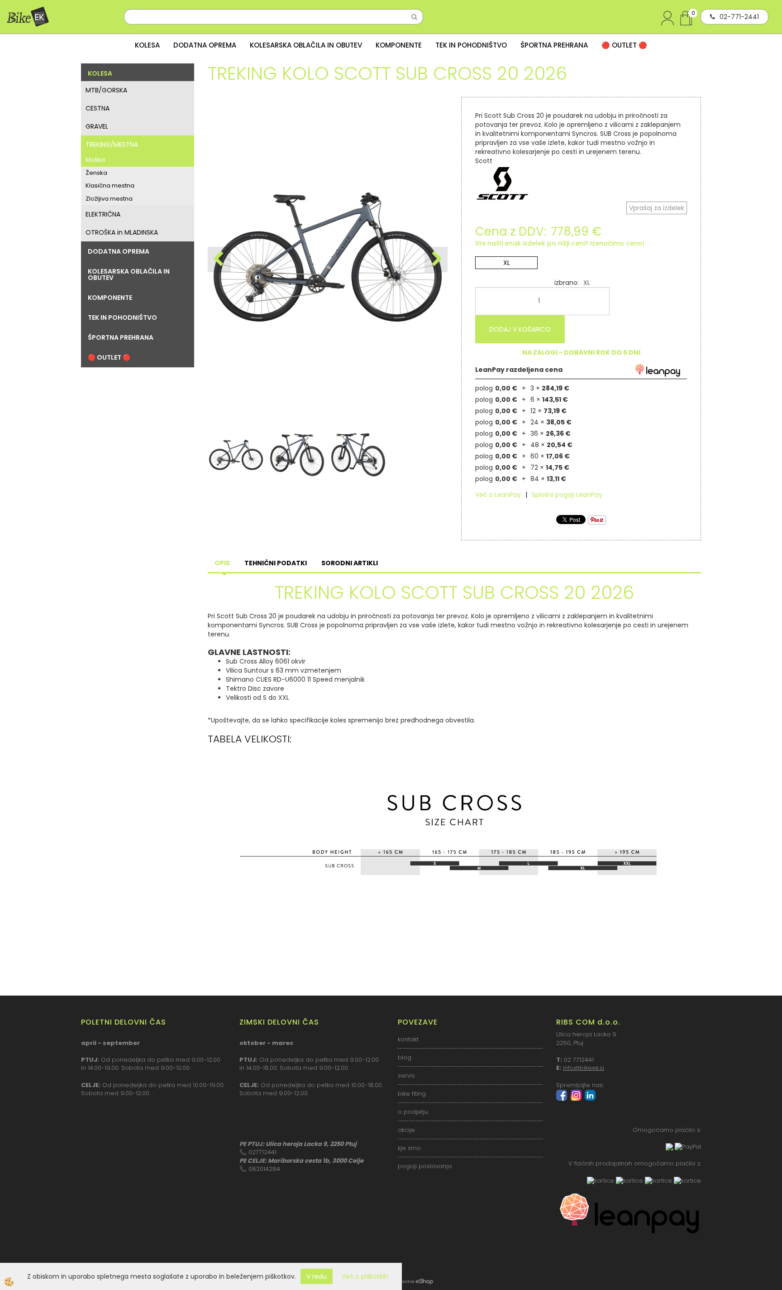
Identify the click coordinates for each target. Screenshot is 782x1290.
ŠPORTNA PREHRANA (554, 45)
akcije (406, 1130)
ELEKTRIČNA (103, 214)
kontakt (408, 1039)
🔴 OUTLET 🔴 (624, 45)
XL (506, 262)
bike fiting (412, 1093)
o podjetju (413, 1111)
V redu (316, 1276)
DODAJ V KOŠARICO (520, 329)
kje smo (409, 1148)
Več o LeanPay (498, 494)
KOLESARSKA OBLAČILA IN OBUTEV (306, 45)
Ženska (96, 172)
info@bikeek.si (583, 1068)
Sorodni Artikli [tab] (349, 563)
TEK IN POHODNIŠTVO (471, 45)
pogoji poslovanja (425, 1166)
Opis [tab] (222, 563)
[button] (436, 259)
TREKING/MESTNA (112, 144)
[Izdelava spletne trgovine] (424, 1281)
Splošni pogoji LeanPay (567, 494)
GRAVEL (97, 126)
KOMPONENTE (399, 45)
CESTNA (98, 108)
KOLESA (147, 45)
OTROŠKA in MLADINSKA (122, 232)
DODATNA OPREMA (204, 45)
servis (406, 1075)
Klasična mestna (110, 185)
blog (404, 1057)
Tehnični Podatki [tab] (275, 563)
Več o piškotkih (365, 1276)
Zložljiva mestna (109, 198)
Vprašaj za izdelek (656, 207)
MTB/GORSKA (106, 90)
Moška (95, 159)
